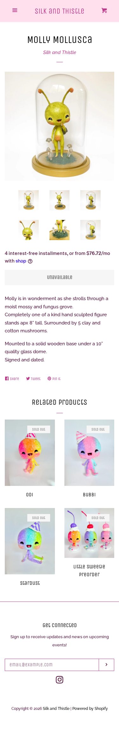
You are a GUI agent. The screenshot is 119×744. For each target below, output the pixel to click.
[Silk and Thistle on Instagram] (59, 681)
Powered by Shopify (90, 708)
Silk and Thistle (59, 11)
